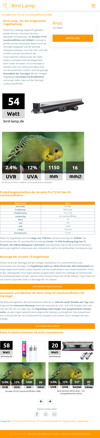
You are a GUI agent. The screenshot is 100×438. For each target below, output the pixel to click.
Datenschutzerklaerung (80, 434)
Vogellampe (82, 421)
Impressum (65, 434)
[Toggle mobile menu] (93, 5)
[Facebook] (36, 414)
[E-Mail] (54, 414)
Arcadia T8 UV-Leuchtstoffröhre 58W (22, 391)
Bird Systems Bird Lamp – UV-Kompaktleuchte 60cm (71, 392)
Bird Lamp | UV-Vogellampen (39, 434)
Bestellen (72, 38)
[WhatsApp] (45, 414)
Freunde (55, 434)
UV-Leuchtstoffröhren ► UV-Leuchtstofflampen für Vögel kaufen (44, 421)
